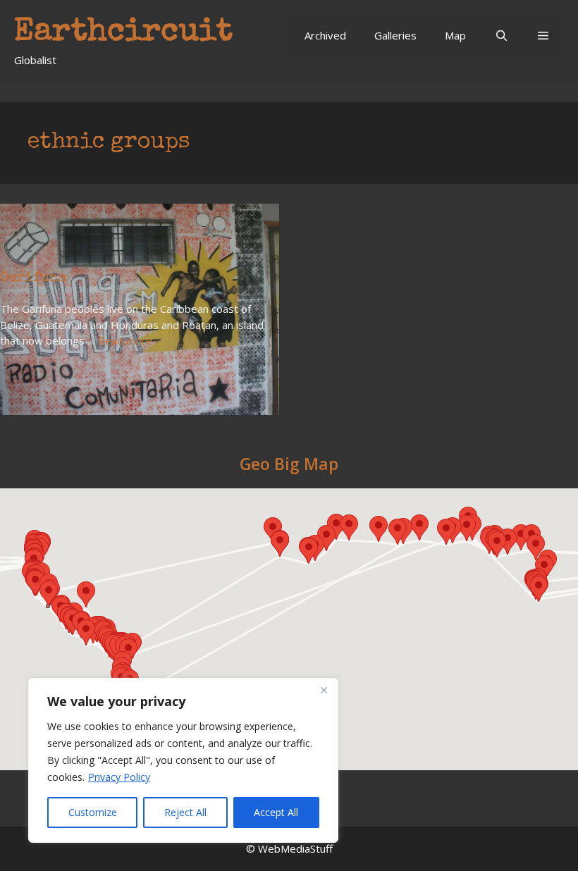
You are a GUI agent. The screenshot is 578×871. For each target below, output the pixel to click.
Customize (92, 812)
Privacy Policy (119, 777)
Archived (325, 35)
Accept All (276, 812)
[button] (543, 35)
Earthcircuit (123, 33)
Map (455, 35)
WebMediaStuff (295, 848)
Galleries (395, 35)
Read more (125, 340)
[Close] (323, 689)
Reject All (185, 812)
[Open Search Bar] (501, 35)
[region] (183, 760)
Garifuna (33, 278)
